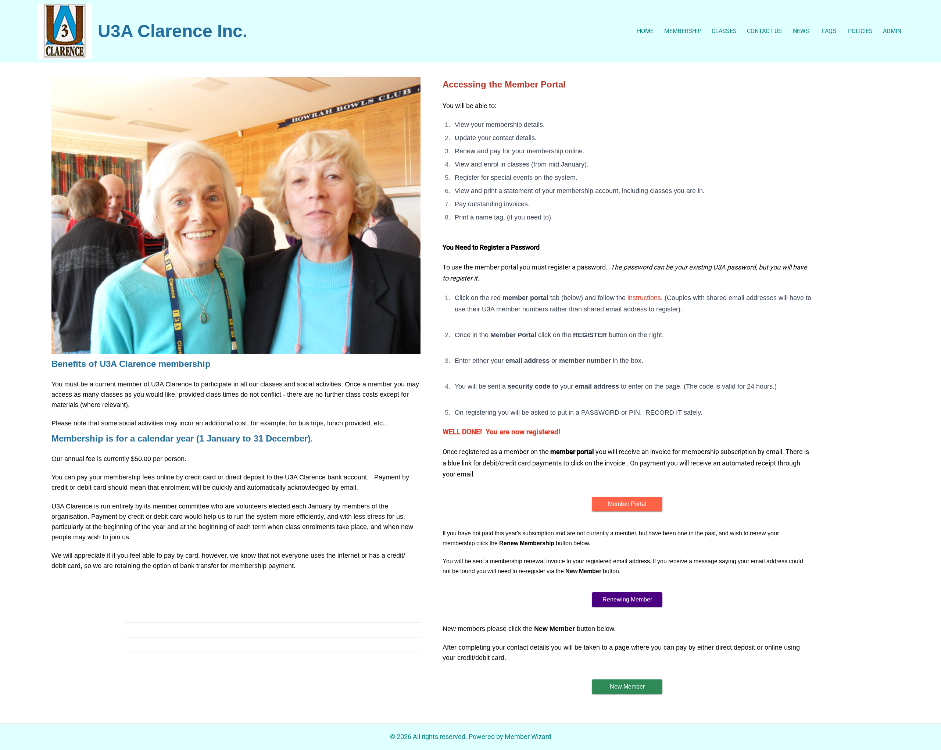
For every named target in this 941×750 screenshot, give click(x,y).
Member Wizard (528, 736)
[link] (64, 31)
